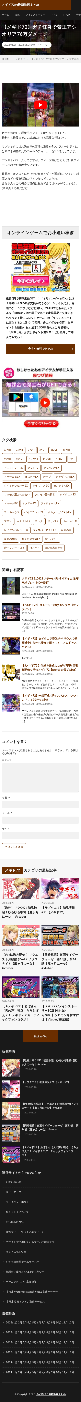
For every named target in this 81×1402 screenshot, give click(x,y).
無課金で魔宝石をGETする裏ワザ (25, 1272)
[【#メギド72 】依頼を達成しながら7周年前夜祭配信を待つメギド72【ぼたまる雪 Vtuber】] (11, 673)
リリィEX (53, 521)
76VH (19, 450)
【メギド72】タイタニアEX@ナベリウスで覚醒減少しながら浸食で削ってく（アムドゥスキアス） (49, 642)
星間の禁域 (10, 539)
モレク (39, 521)
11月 (65, 1332)
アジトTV (33, 468)
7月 (44, 1322)
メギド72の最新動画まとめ (51, 1394)
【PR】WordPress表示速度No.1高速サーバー (32, 1292)
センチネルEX (61, 486)
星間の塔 (66, 530)
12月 (71, 1332)
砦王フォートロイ (14, 548)
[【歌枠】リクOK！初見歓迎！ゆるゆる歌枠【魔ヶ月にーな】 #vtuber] (11, 1068)
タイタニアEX (68, 494)
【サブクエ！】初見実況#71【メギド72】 (58, 910)
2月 (20, 1322)
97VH (7, 459)
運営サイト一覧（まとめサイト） (25, 1232)
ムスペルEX (23, 521)
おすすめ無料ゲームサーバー (22, 1262)
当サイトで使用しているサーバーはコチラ (30, 1242)
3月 (25, 1322)
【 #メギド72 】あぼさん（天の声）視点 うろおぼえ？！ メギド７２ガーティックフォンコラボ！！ (21, 1013)
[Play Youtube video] (40, 105)
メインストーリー (35, 15)
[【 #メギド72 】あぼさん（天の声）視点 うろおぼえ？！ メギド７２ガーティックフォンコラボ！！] (11, 1154)
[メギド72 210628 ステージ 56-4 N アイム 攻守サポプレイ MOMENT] (11, 586)
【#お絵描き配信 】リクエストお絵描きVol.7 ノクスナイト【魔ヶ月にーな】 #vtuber (20, 962)
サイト (6, 829)
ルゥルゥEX (70, 521)
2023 (9, 1352)
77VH (31, 450)
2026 (9, 1322)
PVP (71, 459)
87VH (54, 450)
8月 (48, 1322)
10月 (59, 1332)
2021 (9, 1372)
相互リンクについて (17, 1212)
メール (7, 813)
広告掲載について (16, 1222)
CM (68, 15)
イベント (55, 15)
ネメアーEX (29, 503)
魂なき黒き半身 (54, 548)
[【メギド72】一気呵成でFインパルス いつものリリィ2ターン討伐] (11, 703)
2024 (9, 1342)
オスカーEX (31, 477)
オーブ (47, 477)
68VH (7, 450)
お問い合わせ (13, 1182)
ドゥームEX (10, 503)
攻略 (17, 15)
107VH (33, 459)
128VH (60, 459)
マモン (8, 521)
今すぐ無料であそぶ (40, 348)
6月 (39, 1322)
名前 (6, 797)
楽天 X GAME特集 (16, 1252)
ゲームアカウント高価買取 (21, 1282)
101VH (20, 459)
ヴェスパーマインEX (44, 530)
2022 (9, 1362)
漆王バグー (51, 539)
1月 (15, 1322)
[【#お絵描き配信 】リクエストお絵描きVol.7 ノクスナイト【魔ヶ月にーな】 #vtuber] (11, 1111)
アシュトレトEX (13, 468)
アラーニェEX (12, 477)
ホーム (5, 15)
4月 (30, 1322)
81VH (43, 450)
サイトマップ (13, 1192)
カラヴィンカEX (65, 477)
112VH (47, 459)
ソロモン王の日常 (45, 494)
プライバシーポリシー (18, 1202)
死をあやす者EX (31, 539)
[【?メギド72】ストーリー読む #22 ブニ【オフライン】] (11, 612)
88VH (66, 450)
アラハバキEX (51, 468)
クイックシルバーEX (16, 486)
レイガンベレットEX (16, 530)
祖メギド (34, 548)
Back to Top (40, 1036)
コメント (7, 760)
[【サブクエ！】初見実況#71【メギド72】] (11, 1089)
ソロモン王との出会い (17, 494)
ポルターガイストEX (59, 512)
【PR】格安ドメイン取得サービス (25, 1302)
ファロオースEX (50, 503)
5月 (34, 1322)
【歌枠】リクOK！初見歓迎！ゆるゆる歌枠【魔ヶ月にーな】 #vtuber (20, 912)
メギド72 (42, 45)
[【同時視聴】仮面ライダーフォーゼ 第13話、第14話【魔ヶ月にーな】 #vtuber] (11, 1133)
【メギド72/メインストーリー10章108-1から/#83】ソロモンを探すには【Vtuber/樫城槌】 (60, 1013)
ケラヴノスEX (41, 486)
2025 (9, 1332)
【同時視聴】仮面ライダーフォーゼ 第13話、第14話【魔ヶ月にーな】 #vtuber (59, 962)
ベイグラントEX (33, 512)
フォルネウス (11, 512)
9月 (53, 1332)
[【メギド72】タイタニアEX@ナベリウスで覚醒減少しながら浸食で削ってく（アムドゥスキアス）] (11, 646)
